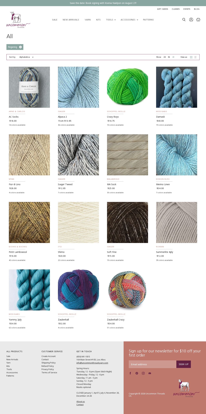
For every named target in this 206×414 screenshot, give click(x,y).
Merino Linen (163, 184)
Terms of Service (49, 372)
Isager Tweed (65, 184)
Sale (54, 20)
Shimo (61, 251)
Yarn (88, 20)
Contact (45, 359)
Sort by (12, 57)
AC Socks (14, 116)
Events (186, 9)
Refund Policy (48, 366)
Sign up (183, 364)
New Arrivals (71, 20)
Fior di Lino (14, 184)
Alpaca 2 (62, 116)
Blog (197, 9)
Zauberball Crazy (115, 319)
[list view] (195, 57)
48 (173, 57)
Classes (176, 9)
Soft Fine (112, 251)
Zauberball (63, 319)
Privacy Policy (48, 369)
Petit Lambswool (18, 251)
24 (164, 57)
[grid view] (191, 57)
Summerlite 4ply (164, 251)
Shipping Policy (49, 362)
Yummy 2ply (15, 319)
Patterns (148, 20)
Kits (98, 20)
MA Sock (111, 184)
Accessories (128, 20)
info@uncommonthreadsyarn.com (92, 363)
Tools (110, 20)
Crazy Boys (113, 116)
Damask (160, 116)
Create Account (49, 356)
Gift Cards (162, 9)
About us (80, 401)
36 (169, 57)
